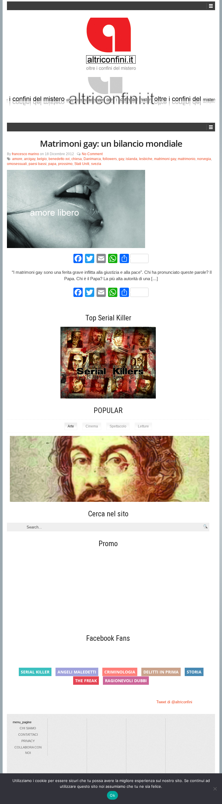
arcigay (29, 159)
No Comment (92, 154)
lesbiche (145, 159)
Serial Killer (35, 672)
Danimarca (92, 159)
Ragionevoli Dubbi (126, 680)
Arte (71, 426)
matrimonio (186, 159)
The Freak (86, 680)
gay (121, 159)
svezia (96, 164)
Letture (143, 426)
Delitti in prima (161, 672)
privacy (28, 741)
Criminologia (119, 672)
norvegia (204, 159)
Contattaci (28, 734)
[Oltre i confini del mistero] (111, 47)
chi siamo (28, 728)
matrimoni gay (165, 159)
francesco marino (25, 154)
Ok (112, 795)
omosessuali (17, 164)
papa (52, 164)
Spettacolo (118, 426)
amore (17, 159)
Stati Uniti (81, 164)
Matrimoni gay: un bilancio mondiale (111, 143)
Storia (194, 672)
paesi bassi (38, 164)
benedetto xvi (59, 159)
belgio (42, 159)
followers (110, 159)
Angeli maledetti (77, 672)
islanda (131, 159)
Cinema (92, 426)
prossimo (65, 164)
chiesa (76, 159)
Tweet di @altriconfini (174, 702)
